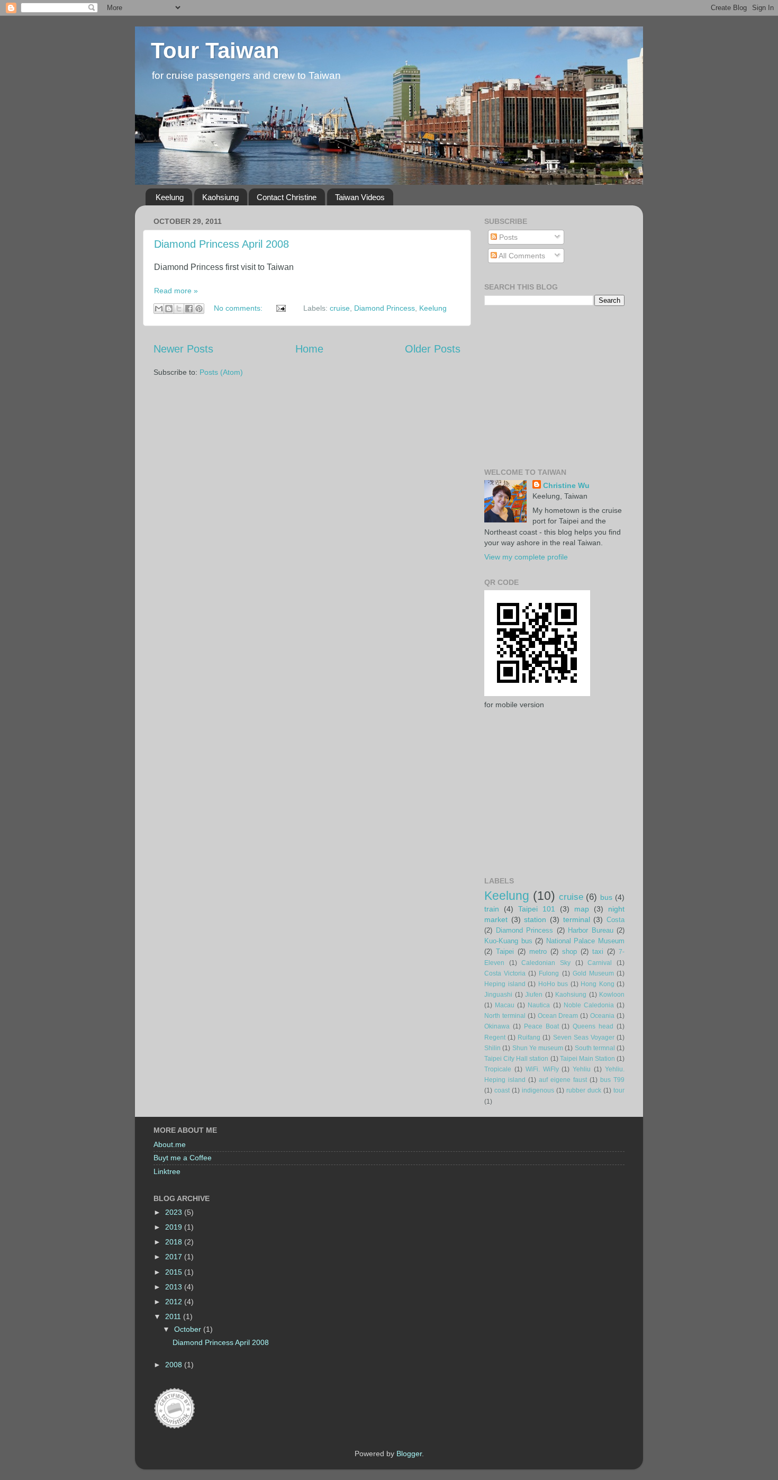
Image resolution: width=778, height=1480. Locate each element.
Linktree (166, 1171)
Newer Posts (183, 349)
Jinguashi (498, 994)
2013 (174, 1287)
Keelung (170, 197)
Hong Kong (597, 984)
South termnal (595, 1048)
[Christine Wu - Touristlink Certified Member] (174, 1427)
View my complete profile (526, 557)
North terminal (505, 1016)
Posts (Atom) (221, 372)
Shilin (492, 1048)
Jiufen (533, 994)
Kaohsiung (220, 197)
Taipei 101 (536, 909)
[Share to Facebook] (189, 308)
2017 (174, 1256)
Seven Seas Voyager (583, 1037)
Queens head (593, 1026)
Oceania (602, 1016)
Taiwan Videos (360, 197)
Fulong (549, 973)
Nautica (539, 1005)
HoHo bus (553, 984)
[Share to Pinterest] (199, 308)
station (535, 919)
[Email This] (158, 308)
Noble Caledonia (589, 1005)
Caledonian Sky (546, 963)
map (581, 909)
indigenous (538, 1090)
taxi (597, 951)
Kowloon (612, 994)
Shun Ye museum (538, 1048)
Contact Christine (286, 197)
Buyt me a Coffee (182, 1157)
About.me (169, 1144)
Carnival (599, 963)
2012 (174, 1301)
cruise (340, 308)
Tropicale (497, 1069)
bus (606, 897)
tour (619, 1090)
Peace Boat (541, 1026)
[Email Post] (280, 308)
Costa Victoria (505, 973)
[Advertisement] (516, 385)
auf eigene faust (563, 1080)
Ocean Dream (558, 1016)
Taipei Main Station (587, 1058)
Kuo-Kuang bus (508, 941)
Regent (494, 1037)
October (188, 1329)
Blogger (409, 1453)
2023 (174, 1212)
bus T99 (612, 1080)
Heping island (505, 984)
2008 (174, 1364)
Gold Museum (593, 973)
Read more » (176, 290)
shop (569, 951)
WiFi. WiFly (542, 1069)
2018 (174, 1242)
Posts (507, 237)
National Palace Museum (585, 941)
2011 (174, 1316)
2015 (174, 1272)
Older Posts (432, 349)
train (491, 909)
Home (309, 349)
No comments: (239, 308)
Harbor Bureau (590, 930)
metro (538, 951)
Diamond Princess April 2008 (221, 244)
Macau (504, 1005)
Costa (616, 920)
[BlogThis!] (169, 308)
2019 (174, 1227)
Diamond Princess (384, 308)
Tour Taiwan (215, 50)
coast (502, 1090)
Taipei (505, 951)
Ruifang (529, 1037)
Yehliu (582, 1069)
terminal (576, 919)
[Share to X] (179, 308)
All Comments (521, 255)
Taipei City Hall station (516, 1058)
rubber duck (583, 1090)
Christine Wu (566, 485)
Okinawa (497, 1026)
